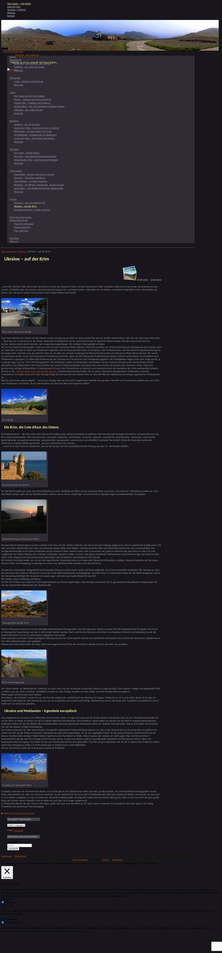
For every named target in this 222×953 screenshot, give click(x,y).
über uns (14, 241)
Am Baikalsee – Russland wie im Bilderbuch (35, 135)
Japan (12, 93)
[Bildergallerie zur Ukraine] (129, 280)
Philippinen (15, 78)
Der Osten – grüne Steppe (26, 153)
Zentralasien (16, 171)
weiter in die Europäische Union (18, 813)
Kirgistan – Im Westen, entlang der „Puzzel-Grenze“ (39, 185)
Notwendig (10, 902)
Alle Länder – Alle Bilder (19, 4)
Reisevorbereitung (19, 220)
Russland (14, 121)
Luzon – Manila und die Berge (28, 81)
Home (13, 57)
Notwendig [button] (6, 899)
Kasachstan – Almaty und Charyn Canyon (34, 174)
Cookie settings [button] (129, 864)
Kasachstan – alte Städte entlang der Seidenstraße (38, 188)
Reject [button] (153, 864)
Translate (18, 830)
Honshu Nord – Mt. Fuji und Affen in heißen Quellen (39, 106)
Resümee (18, 70)
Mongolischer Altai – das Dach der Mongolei (36, 160)
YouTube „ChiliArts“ (16, 10)
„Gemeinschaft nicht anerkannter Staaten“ (36, 371)
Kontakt (11, 16)
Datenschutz (20, 856)
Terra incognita (27, 55)
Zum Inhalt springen (13, 52)
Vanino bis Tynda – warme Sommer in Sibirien (36, 128)
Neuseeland (15, 60)
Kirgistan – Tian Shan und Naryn (29, 178)
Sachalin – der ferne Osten (27, 124)
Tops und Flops (21, 231)
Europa (13, 199)
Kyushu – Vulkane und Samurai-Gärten (32, 99)
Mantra (105, 860)
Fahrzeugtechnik (22, 227)
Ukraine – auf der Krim (25, 206)
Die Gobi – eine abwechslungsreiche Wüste (35, 156)
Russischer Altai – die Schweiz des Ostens (34, 138)
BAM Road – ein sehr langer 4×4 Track (33, 131)
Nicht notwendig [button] (9, 919)
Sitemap (11, 13)
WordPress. (117, 860)
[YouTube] (12, 70)
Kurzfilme (14, 238)
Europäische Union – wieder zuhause (32, 210)
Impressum (6, 856)
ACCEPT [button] (144, 864)
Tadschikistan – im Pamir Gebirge (30, 181)
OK (13, 849)
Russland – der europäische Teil (29, 203)
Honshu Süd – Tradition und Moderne (32, 103)
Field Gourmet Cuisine (20, 217)
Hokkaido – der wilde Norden (28, 110)
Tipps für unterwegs (24, 224)
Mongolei (14, 149)
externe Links (13, 7)
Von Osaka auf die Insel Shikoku (29, 96)
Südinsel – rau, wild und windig (29, 67)
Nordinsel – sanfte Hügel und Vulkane (32, 63)
